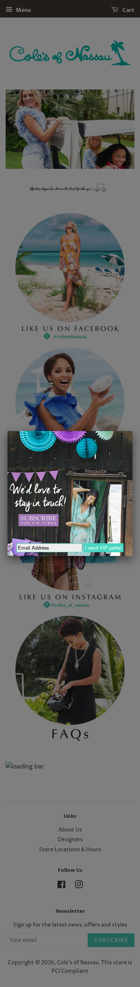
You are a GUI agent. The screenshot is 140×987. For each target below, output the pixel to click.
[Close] (132, 431)
